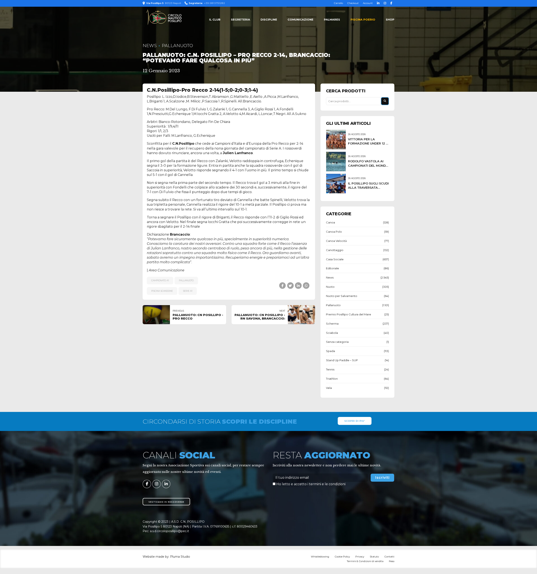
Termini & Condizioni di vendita (365, 561)
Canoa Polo (334, 231)
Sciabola (332, 332)
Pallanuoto (177, 45)
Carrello (338, 3)
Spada (330, 351)
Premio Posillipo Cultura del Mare (348, 314)
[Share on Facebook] (282, 285)
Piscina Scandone (162, 291)
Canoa (330, 222)
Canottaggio (334, 250)
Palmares (332, 19)
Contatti (389, 556)
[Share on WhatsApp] (306, 285)
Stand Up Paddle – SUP (342, 360)
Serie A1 (187, 291)
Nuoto (330, 286)
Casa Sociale (335, 259)
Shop (390, 19)
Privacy (359, 556)
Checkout (353, 3)
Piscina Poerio (363, 19)
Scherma (332, 323)
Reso (391, 561)
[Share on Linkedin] (298, 285)
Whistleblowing (320, 556)
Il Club (214, 19)
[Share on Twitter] (290, 285)
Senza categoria (337, 341)
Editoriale (332, 268)
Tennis (330, 369)
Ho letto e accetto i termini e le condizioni (310, 484)
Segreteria (240, 19)
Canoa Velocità (336, 240)
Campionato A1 (160, 280)
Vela (329, 388)
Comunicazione (300, 19)
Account (368, 3)
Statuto (374, 556)
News (150, 45)
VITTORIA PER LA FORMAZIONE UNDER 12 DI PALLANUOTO (368, 143)
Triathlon (332, 378)
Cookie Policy (342, 556)
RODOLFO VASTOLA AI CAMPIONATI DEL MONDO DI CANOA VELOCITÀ (368, 165)
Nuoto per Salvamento (341, 296)
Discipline (269, 19)
